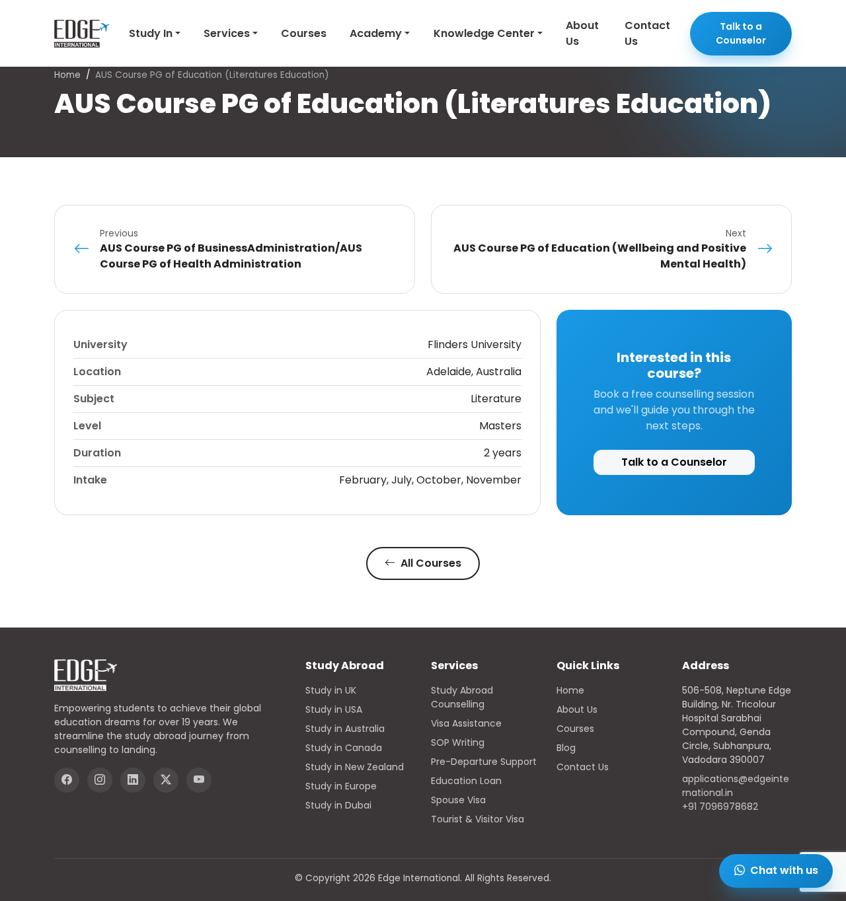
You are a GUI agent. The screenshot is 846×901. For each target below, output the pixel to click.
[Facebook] (66, 780)
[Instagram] (99, 780)
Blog (566, 747)
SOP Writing (457, 742)
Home (67, 75)
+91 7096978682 (720, 806)
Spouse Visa (458, 800)
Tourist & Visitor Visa (477, 819)
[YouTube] (199, 780)
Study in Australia (345, 728)
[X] (165, 780)
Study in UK (330, 690)
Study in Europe (341, 786)
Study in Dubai (338, 805)
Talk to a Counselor (741, 33)
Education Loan (466, 780)
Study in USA (333, 709)
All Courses (429, 563)
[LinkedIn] (132, 780)
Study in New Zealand (354, 767)
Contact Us (647, 33)
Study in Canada (343, 747)
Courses (304, 33)
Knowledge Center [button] (484, 33)
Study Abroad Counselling (462, 697)
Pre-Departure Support (484, 761)
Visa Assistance (466, 723)
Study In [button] (151, 33)
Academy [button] (376, 33)
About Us (582, 33)
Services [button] (227, 33)
